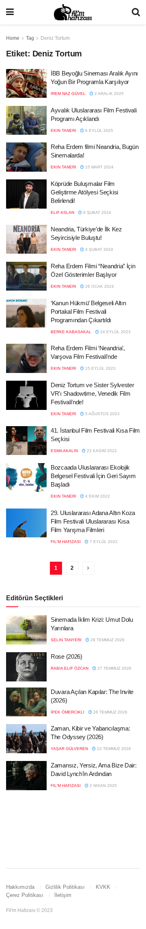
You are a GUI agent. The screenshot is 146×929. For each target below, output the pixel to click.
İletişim (62, 895)
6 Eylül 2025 (98, 130)
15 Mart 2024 (99, 167)
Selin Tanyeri (66, 640)
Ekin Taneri (63, 130)
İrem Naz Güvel (68, 93)
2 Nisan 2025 (102, 785)
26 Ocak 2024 (99, 286)
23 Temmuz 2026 (113, 748)
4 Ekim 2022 (97, 496)
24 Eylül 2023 (115, 332)
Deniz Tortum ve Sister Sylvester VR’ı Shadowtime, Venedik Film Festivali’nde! (92, 393)
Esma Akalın (64, 450)
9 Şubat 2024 (96, 212)
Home (12, 38)
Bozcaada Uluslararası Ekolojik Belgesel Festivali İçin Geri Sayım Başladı (93, 476)
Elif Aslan (62, 212)
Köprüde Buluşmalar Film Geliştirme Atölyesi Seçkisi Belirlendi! (84, 192)
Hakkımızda (20, 887)
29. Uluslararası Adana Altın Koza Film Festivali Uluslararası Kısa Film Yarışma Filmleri (93, 521)
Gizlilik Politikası (65, 887)
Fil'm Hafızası (66, 541)
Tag (30, 38)
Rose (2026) (66, 656)
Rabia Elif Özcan (69, 668)
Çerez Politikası (24, 895)
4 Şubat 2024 (98, 249)
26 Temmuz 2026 (109, 712)
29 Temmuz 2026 (107, 640)
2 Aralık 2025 (108, 93)
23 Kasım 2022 (101, 450)
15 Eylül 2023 (100, 368)
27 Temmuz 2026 (113, 668)
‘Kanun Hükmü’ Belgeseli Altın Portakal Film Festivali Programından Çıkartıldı (88, 311)
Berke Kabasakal (71, 332)
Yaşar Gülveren (69, 748)
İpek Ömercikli (67, 712)
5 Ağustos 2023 (102, 414)
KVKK (103, 887)
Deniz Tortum (55, 38)
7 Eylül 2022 (103, 541)
